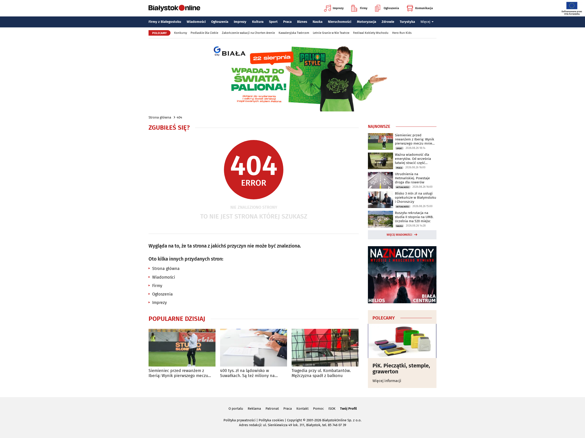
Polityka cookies (271, 420)
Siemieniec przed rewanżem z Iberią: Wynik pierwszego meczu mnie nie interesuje (178, 373)
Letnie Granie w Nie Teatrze (331, 32)
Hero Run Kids (402, 32)
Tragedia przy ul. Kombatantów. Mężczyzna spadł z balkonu (321, 373)
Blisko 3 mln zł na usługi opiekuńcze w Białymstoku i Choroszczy (415, 197)
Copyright (294, 420)
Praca (287, 22)
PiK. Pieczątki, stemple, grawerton (401, 369)
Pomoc (318, 408)
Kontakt (302, 408)
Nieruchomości (339, 22)
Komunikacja (424, 8)
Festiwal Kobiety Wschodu (370, 32)
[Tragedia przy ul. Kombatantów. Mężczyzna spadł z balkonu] (325, 348)
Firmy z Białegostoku (165, 22)
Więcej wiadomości (399, 234)
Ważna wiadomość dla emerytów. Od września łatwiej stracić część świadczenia (413, 159)
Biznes (302, 22)
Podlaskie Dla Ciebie (204, 32)
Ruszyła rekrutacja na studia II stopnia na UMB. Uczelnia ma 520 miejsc (414, 217)
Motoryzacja (366, 22)
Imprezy (338, 8)
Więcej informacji (386, 381)
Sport (273, 22)
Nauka (317, 22)
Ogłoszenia (391, 8)
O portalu (236, 408)
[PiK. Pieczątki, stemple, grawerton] (402, 341)
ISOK (331, 408)
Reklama (254, 408)
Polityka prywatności (239, 420)
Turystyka (407, 22)
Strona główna (160, 117)
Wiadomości (196, 22)
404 (179, 117)
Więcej (425, 22)
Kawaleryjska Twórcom (294, 32)
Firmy (363, 8)
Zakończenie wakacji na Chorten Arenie (248, 32)
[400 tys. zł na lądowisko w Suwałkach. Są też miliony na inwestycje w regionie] (253, 348)
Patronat (272, 408)
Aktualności (402, 187)
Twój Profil (348, 408)
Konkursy (180, 32)
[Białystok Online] (174, 8)
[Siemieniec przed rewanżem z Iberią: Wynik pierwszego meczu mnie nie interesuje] (182, 348)
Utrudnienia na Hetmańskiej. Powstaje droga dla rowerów (412, 178)
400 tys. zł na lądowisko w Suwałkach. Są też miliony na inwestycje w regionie (247, 373)
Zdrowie (388, 22)
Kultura (257, 22)
